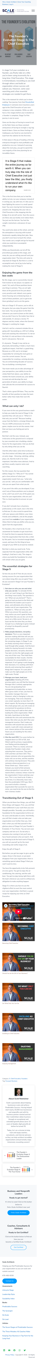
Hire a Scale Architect (9, 2)
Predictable (6, 1306)
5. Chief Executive (15, 1079)
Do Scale (5, 1315)
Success (14, 1306)
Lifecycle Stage (8, 1290)
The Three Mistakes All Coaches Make (16, 1331)
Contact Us (10, 1281)
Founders (24, 1079)
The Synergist (7, 1311)
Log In (11, 4)
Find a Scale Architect (18, 1212)
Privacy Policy (9, 1355)
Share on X (27, 190)
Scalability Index (8, 1298)
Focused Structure (11, 1081)
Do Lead (5, 1319)
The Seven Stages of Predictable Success (17, 1327)
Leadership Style (8, 1294)
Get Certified (18, 1247)
